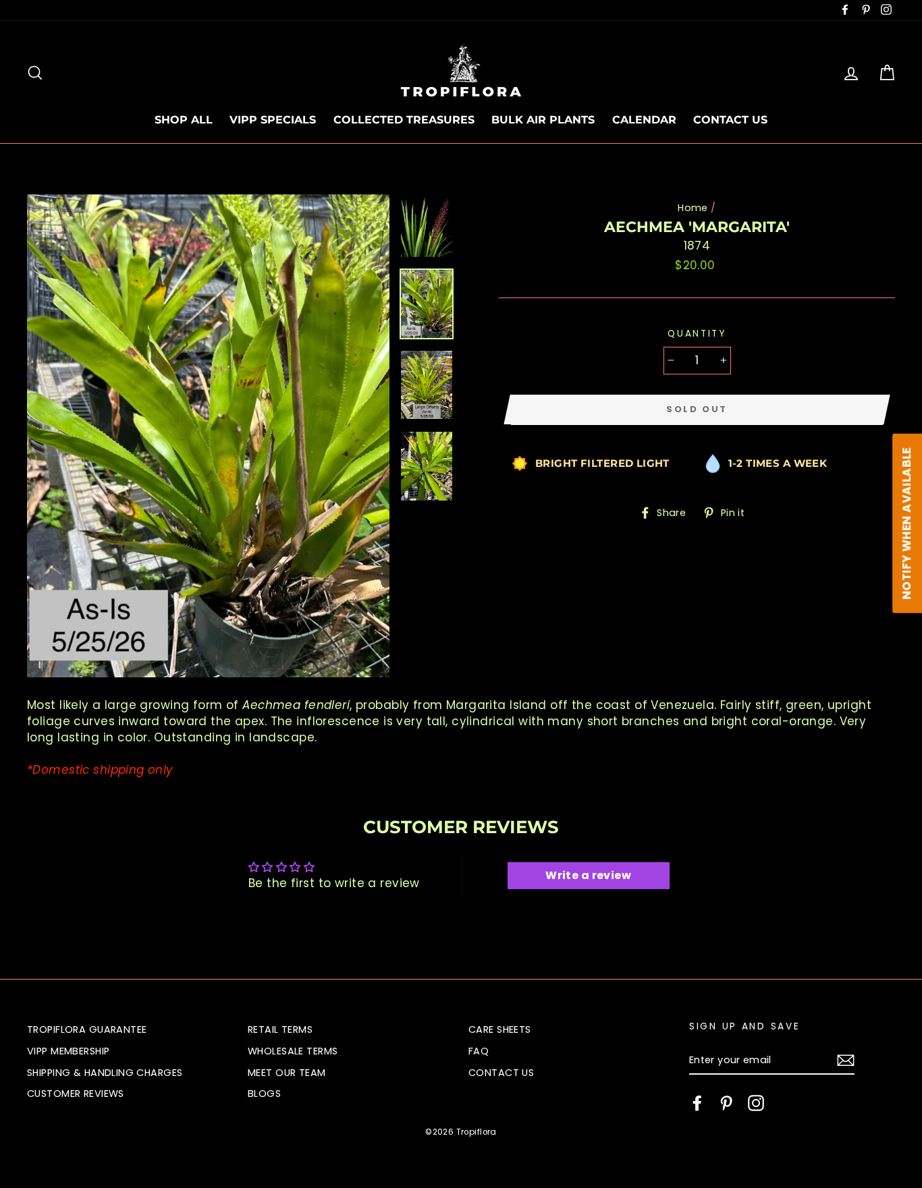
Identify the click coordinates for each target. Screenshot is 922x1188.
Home (693, 208)
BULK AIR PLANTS (543, 119)
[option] (208, 435)
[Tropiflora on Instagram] (756, 1103)
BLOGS (264, 1093)
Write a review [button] (588, 875)
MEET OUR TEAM (287, 1072)
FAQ (478, 1051)
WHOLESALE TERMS (292, 1051)
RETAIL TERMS (280, 1029)
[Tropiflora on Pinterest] (726, 1103)
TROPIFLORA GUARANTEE (87, 1029)
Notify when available (906, 523)
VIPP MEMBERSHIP (68, 1051)
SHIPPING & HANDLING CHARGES (104, 1072)
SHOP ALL (184, 119)
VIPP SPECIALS (272, 119)
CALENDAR (644, 119)
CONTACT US (730, 119)
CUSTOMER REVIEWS (75, 1093)
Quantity (697, 333)
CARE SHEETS (499, 1029)
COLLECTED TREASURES (403, 119)
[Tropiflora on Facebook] (697, 1103)
